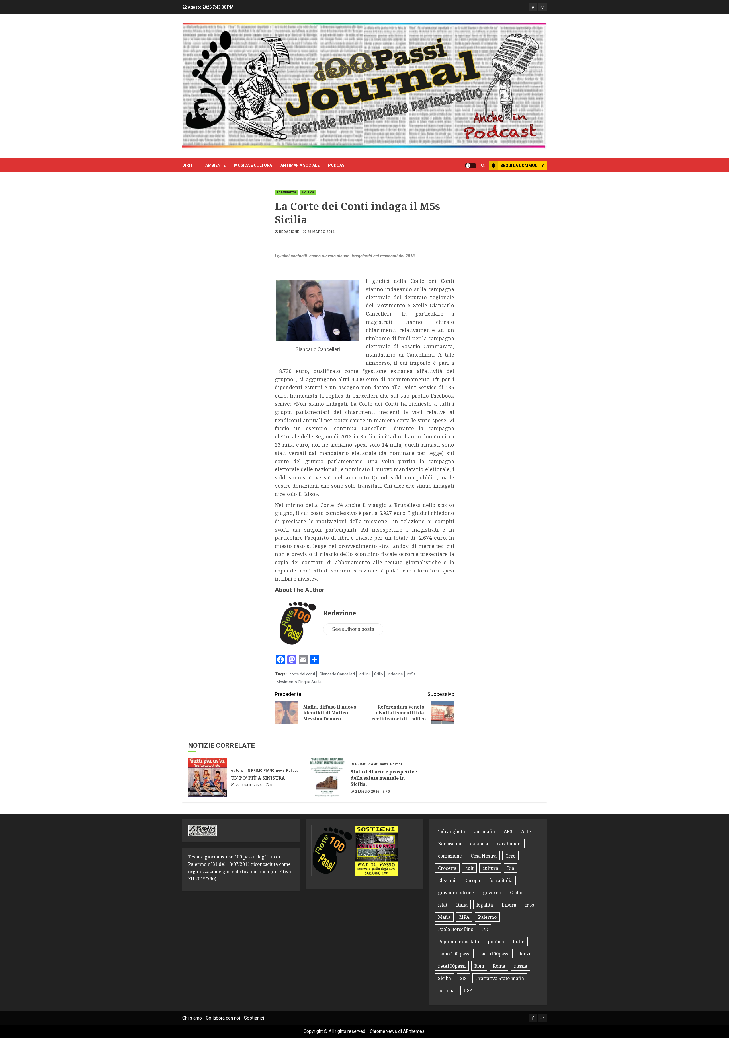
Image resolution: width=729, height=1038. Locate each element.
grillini (364, 674)
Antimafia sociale (300, 165)
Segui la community (522, 165)
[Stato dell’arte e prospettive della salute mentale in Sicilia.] (327, 777)
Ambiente (215, 165)
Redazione (289, 232)
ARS (508, 831)
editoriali (238, 771)
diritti (189, 165)
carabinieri (509, 844)
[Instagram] (542, 7)
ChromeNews (383, 1031)
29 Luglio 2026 (249, 785)
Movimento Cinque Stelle (299, 682)
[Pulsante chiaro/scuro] (470, 165)
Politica (308, 192)
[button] (482, 165)
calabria (479, 844)
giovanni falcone (456, 892)
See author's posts (353, 629)
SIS (463, 978)
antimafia (484, 831)
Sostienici (254, 1018)
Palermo (487, 917)
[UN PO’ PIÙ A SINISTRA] (207, 777)
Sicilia (444, 978)
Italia (462, 905)
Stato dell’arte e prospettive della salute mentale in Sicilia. (384, 778)
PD (485, 929)
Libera (509, 905)
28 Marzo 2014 (321, 232)
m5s (411, 674)
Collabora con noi (223, 1018)
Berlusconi (449, 844)
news (280, 771)
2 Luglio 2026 (367, 792)
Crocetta (447, 868)
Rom (479, 966)
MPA (464, 917)
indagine (395, 674)
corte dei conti (302, 674)
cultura (490, 868)
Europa (472, 880)
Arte (526, 831)
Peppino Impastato (458, 941)
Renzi (524, 954)
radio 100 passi (454, 954)
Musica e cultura (253, 165)
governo (492, 892)
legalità (484, 905)
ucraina (446, 990)
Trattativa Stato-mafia (500, 978)
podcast (337, 165)
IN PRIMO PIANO (261, 771)
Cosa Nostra (484, 856)
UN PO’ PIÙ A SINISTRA (258, 778)
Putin (519, 941)
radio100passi (494, 954)
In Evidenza (286, 192)
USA (468, 990)
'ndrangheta (451, 831)
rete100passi (452, 966)
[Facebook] (533, 7)
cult (469, 868)
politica (496, 941)
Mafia (444, 917)
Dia (510, 868)
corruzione (450, 856)
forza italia (501, 880)
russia (520, 966)
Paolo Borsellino (455, 929)
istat (442, 905)
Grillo (378, 674)
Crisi (510, 856)
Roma (499, 966)
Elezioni (446, 880)
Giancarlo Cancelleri (337, 674)
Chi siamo (192, 1018)
